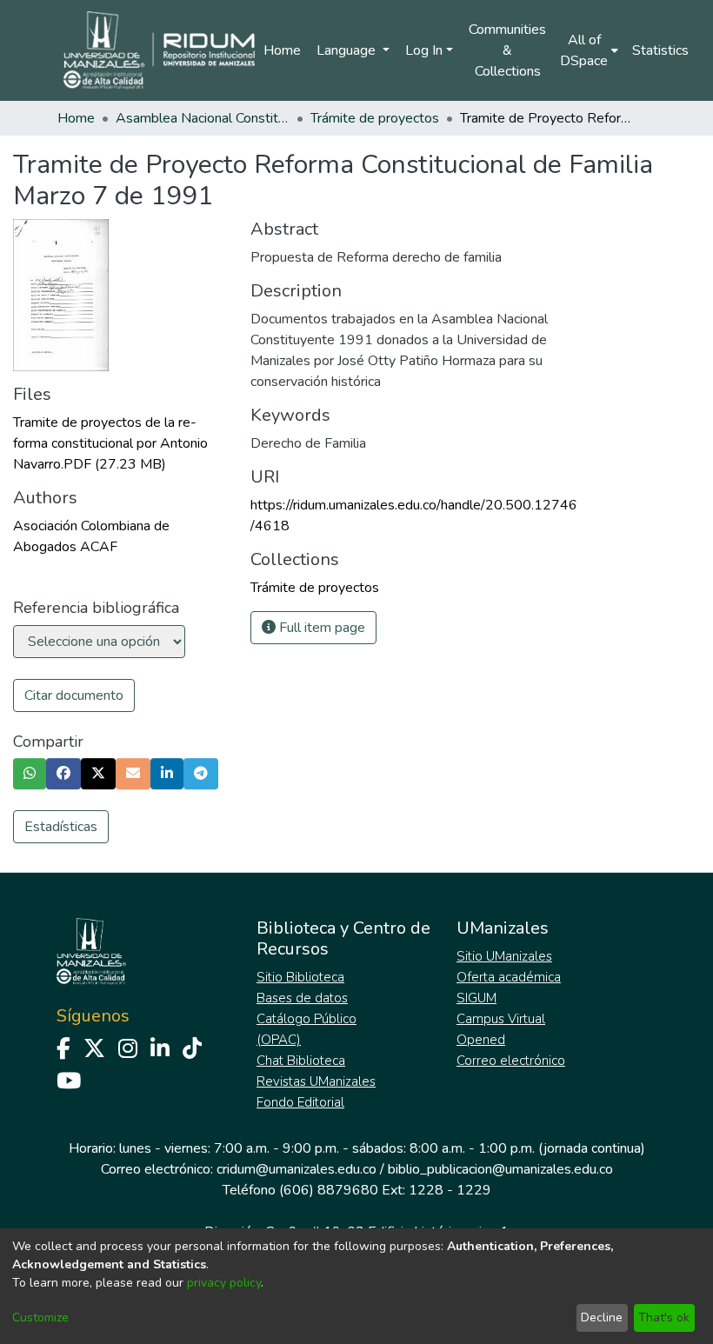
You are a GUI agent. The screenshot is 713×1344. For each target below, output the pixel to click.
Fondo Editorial (300, 1102)
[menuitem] (589, 50)
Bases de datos (302, 998)
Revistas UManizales (316, 1081)
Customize (40, 1317)
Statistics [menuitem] (660, 50)
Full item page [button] (320, 627)
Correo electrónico (510, 1060)
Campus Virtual (500, 1019)
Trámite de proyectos (374, 118)
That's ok (664, 1317)
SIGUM (476, 998)
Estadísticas (60, 826)
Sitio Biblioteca (300, 977)
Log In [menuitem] (424, 50)
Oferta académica (508, 977)
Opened (480, 1039)
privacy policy (224, 1282)
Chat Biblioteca (301, 1060)
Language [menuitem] (348, 50)
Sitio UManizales (504, 956)
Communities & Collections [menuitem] (507, 50)
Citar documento (73, 695)
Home (282, 50)
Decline (602, 1317)
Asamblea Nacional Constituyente (203, 118)
